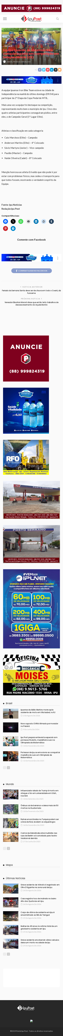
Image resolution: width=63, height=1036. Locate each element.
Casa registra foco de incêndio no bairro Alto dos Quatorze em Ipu (38, 899)
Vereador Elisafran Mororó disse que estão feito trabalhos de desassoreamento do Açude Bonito (31, 303)
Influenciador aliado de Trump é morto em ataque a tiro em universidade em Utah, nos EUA (40, 793)
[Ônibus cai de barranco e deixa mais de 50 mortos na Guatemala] (10, 809)
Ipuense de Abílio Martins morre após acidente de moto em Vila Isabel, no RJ (38, 711)
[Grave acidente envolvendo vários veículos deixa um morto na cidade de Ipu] (10, 944)
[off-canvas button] (5, 19)
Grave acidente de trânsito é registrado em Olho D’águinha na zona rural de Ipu (40, 886)
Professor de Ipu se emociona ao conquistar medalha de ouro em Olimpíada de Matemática (40, 755)
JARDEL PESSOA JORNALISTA (19, 62)
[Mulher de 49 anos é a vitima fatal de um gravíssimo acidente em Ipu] (10, 930)
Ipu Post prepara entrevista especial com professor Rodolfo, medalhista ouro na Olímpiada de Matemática (39, 740)
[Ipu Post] (31, 18)
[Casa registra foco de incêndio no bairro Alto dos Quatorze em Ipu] (10, 902)
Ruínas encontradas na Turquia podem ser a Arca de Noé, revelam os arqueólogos (40, 820)
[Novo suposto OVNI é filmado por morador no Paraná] (10, 727)
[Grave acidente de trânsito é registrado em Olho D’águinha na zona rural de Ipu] (10, 889)
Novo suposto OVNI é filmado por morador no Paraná (39, 724)
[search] (57, 19)
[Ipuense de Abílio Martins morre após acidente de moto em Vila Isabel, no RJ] (10, 714)
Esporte (8, 46)
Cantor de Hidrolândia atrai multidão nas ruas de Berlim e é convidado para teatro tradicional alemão (39, 836)
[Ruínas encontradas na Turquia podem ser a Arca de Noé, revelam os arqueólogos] (10, 823)
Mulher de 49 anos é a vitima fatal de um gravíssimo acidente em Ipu (39, 927)
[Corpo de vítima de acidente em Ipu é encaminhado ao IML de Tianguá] (10, 916)
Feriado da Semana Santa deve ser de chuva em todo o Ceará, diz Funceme (31, 291)
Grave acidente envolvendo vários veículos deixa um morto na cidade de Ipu (40, 941)
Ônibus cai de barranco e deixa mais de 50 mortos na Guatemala (39, 806)
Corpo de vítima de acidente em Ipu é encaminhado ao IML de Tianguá (38, 913)
